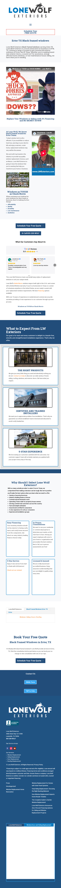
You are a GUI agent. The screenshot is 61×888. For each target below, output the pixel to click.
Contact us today (19, 376)
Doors (33, 617)
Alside (16, 283)
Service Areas (13, 743)
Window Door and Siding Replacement (39, 825)
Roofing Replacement (14, 761)
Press (8, 783)
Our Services (10, 752)
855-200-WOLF (11, 738)
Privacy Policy (38, 764)
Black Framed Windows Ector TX (37, 609)
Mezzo (20, 283)
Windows (22, 617)
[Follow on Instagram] (11, 748)
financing (41, 291)
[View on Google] (9, 259)
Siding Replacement (13, 757)
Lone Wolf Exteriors (15, 609)
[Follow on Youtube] (14, 748)
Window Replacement (14, 755)
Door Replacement (13, 759)
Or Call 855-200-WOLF (30, 233)
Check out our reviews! (14, 570)
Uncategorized (11, 786)
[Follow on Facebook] (7, 748)
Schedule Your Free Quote (29, 226)
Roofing (38, 617)
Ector (10, 612)
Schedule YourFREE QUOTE (30, 32)
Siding (28, 617)
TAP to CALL (30, 691)
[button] (6, 265)
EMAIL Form (30, 682)
